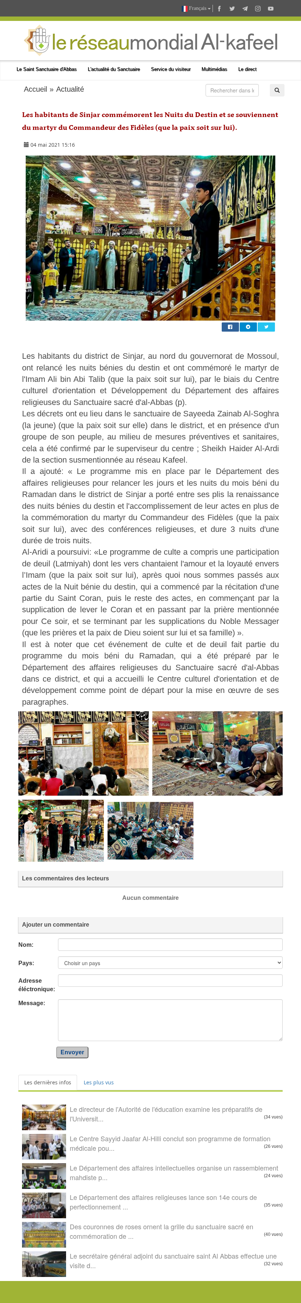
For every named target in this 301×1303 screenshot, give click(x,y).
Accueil (35, 89)
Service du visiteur (171, 69)
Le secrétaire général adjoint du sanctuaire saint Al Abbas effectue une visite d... (173, 1260)
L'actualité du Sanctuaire (114, 69)
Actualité (70, 89)
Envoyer (72, 1052)
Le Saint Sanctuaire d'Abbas (47, 69)
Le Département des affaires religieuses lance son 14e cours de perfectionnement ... (163, 1201)
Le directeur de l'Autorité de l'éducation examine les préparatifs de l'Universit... (166, 1113)
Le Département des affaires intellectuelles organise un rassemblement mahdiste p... (174, 1172)
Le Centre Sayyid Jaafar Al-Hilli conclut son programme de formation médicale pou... (170, 1143)
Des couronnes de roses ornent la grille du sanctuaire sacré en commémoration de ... (161, 1231)
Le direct (247, 69)
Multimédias (214, 69)
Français (198, 8)
